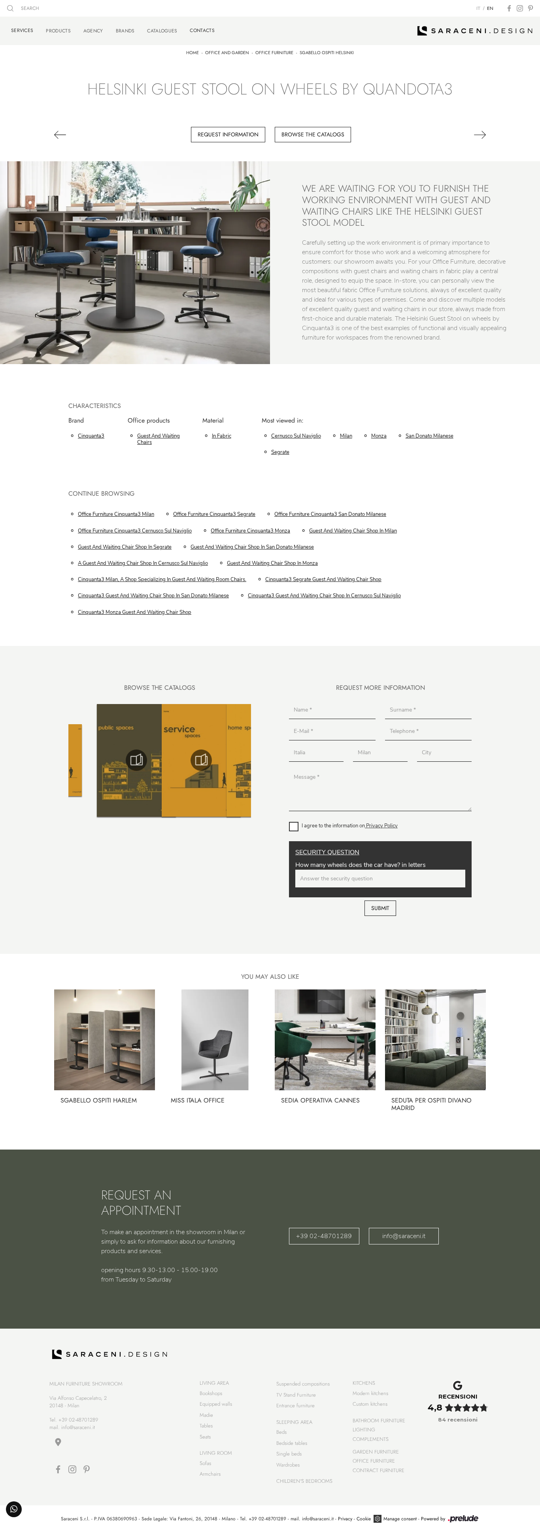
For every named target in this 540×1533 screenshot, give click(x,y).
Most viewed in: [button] (283, 421)
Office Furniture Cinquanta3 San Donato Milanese (330, 514)
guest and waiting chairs (158, 439)
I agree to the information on (350, 825)
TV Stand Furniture (296, 1395)
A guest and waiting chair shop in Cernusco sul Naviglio (143, 563)
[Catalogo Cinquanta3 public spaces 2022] (72, 760)
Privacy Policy (381, 825)
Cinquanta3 (91, 436)
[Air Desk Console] (86, 135)
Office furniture (274, 52)
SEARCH (29, 8)
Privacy (345, 1518)
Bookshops (211, 1393)
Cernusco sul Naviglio (296, 436)
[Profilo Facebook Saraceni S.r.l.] (509, 8)
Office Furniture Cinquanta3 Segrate (214, 514)
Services (22, 30)
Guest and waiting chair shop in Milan (353, 530)
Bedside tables (291, 1443)
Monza (379, 436)
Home (192, 52)
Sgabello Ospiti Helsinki (327, 52)
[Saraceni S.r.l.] (475, 31)
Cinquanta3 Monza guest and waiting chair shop (134, 612)
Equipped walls (216, 1404)
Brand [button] (76, 421)
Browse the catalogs (312, 134)
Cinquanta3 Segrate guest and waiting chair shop (323, 579)
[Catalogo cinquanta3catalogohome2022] (202, 760)
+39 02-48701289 (324, 1236)
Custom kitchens (370, 1404)
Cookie (364, 1518)
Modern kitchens (370, 1393)
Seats (205, 1436)
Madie (206, 1415)
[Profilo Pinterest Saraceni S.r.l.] (530, 8)
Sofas (205, 1463)
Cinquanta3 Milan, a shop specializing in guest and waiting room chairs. (162, 579)
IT (478, 8)
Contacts (202, 30)
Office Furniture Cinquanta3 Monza (250, 530)
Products (58, 30)
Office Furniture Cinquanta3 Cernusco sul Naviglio (135, 530)
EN (490, 8)
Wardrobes (288, 1465)
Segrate (280, 452)
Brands (125, 30)
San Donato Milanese (429, 436)
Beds (281, 1432)
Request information (228, 134)
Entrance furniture (295, 1405)
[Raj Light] (454, 135)
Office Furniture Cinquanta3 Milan (116, 514)
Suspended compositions (303, 1384)
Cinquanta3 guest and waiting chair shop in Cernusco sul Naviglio (324, 595)
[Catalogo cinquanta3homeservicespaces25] (137, 760)
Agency (93, 30)
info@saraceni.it (403, 1236)
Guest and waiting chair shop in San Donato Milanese (252, 547)
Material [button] (213, 421)
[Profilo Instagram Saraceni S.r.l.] (520, 8)
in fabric (221, 436)
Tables (206, 1425)
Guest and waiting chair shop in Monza (272, 563)
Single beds (289, 1453)
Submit (380, 908)
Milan (346, 436)
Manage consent (400, 1518)
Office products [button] (149, 421)
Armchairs (210, 1474)
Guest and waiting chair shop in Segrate (125, 547)
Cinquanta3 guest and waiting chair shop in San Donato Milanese (153, 595)
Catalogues (162, 30)
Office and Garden (227, 52)
